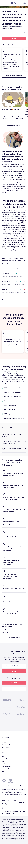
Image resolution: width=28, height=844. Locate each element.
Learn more (19, 795)
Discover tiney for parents (14, 75)
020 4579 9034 (8, 808)
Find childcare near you (14, 125)
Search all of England (14, 637)
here (16, 839)
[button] (24, 33)
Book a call (14, 682)
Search (14, 38)
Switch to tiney (14, 689)
